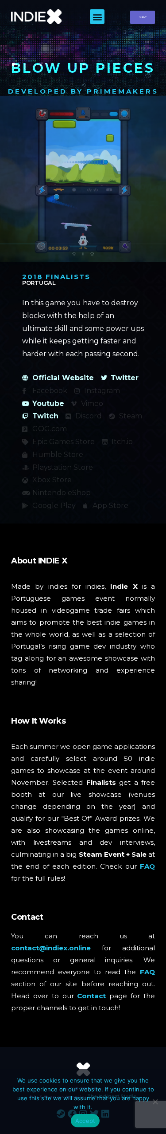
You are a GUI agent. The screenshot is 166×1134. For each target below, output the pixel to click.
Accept (85, 1120)
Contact (91, 996)
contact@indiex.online (51, 948)
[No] (155, 1101)
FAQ (147, 866)
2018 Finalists (56, 276)
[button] (97, 16)
